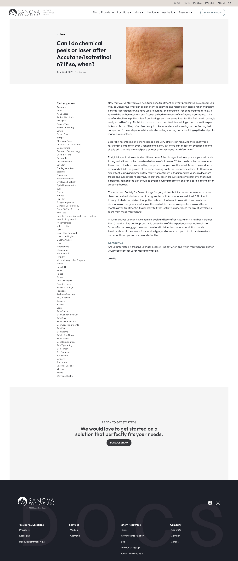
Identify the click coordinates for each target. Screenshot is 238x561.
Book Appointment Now (32, 541)
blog (62, 34)
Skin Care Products (66, 321)
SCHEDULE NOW (213, 12)
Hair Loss (61, 212)
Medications (63, 246)
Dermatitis (62, 158)
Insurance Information (132, 535)
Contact (175, 535)
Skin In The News (65, 335)
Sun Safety (62, 355)
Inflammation (63, 226)
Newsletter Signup (130, 547)
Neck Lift (61, 267)
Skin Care (62, 318)
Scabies (60, 304)
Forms (123, 529)
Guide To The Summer (68, 209)
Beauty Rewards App (131, 553)
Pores (60, 277)
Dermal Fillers (64, 154)
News (59, 270)
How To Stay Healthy (67, 219)
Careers (175, 541)
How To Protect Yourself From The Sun (76, 215)
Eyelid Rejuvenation (66, 185)
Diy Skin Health (64, 161)
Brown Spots (63, 134)
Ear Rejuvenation (65, 168)
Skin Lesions (63, 338)
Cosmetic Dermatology (68, 151)
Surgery (61, 358)
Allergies (61, 120)
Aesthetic (75, 535)
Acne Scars (62, 113)
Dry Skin (61, 164)
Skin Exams (62, 331)
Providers (24, 529)
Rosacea (61, 301)
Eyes (59, 188)
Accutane (61, 107)
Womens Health (65, 375)
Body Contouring (65, 127)
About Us (176, 529)
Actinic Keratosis (65, 117)
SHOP (177, 2)
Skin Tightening (64, 345)
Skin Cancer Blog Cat (67, 314)
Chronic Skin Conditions (69, 144)
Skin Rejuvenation (66, 341)
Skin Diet (61, 328)
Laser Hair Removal (67, 232)
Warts (60, 372)
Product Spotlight (65, 287)
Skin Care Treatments (68, 324)
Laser (59, 229)
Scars (59, 307)
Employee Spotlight (66, 181)
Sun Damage (63, 352)
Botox (60, 130)
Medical (74, 529)
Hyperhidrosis (64, 222)
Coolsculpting (63, 147)
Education (62, 175)
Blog (122, 541)
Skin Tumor (62, 348)
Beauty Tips (62, 124)
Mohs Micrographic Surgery (71, 260)
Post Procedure (65, 280)
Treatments (62, 362)
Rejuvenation (63, 297)
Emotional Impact (65, 178)
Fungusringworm (65, 202)
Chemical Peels (64, 141)
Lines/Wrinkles (64, 239)
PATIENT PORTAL (193, 2)
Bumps (60, 137)
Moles (60, 263)
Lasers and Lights (65, 236)
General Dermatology (68, 205)
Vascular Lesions (65, 365)
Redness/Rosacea (66, 294)
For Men (61, 198)
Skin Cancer (63, 311)
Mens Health (63, 253)
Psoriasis (61, 290)
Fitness (60, 195)
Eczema (61, 171)
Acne (59, 110)
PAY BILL (209, 2)
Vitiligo (60, 369)
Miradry (61, 256)
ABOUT (221, 2)
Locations (24, 535)
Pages (60, 273)
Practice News (64, 284)
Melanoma (62, 249)
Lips (59, 243)
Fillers (60, 192)
